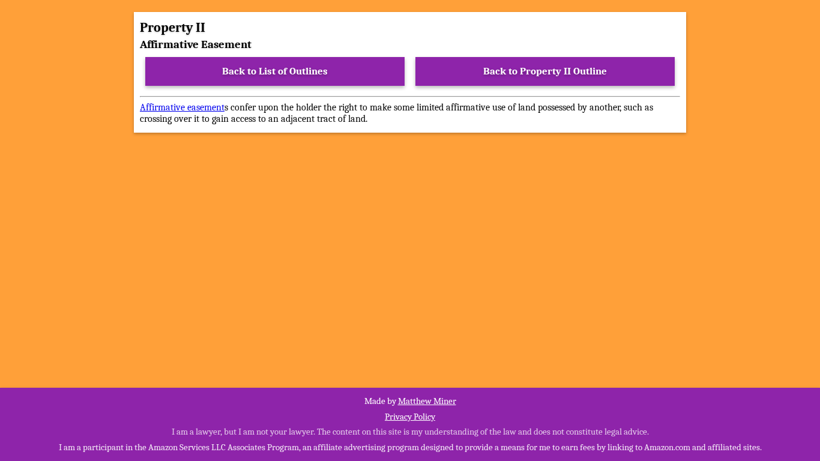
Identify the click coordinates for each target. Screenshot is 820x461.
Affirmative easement (182, 107)
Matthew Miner (427, 401)
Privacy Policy (410, 416)
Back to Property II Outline (545, 71)
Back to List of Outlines (275, 71)
